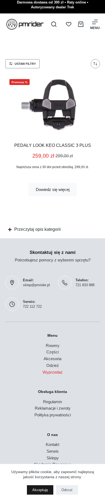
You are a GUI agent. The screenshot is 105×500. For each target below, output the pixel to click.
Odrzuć (67, 490)
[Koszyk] (80, 24)
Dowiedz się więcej (52, 189)
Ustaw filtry (25, 63)
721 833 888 (84, 285)
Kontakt (52, 444)
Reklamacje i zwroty (53, 408)
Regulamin (52, 401)
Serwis (53, 451)
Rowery (53, 345)
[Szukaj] (54, 24)
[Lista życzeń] (68, 24)
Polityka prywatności (52, 415)
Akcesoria (52, 358)
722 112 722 (32, 306)
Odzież (52, 365)
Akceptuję (40, 490)
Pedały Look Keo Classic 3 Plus (52, 145)
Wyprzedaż (53, 372)
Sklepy (53, 458)
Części (52, 352)
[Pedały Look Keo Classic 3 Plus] (52, 104)
